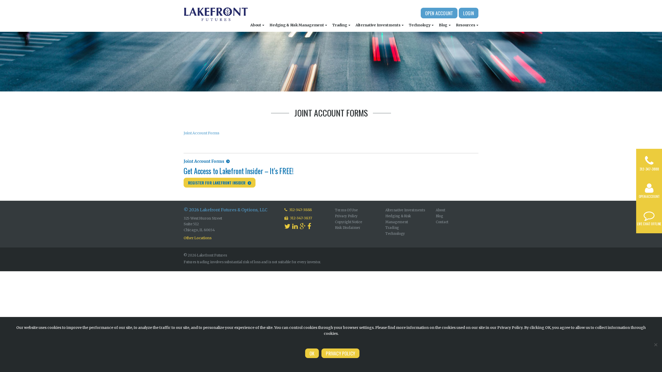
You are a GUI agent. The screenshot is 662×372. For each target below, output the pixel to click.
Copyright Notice (348, 222)
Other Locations (198, 238)
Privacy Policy (346, 216)
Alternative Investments (378, 25)
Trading (340, 25)
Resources (466, 25)
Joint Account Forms (201, 133)
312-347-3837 (300, 218)
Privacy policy (340, 353)
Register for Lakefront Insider (217, 182)
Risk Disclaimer (347, 228)
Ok (312, 353)
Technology (420, 25)
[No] (655, 344)
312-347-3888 (649, 169)
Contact (442, 222)
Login (468, 13)
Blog (443, 25)
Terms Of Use (346, 210)
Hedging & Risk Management (297, 25)
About (256, 25)
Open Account (439, 13)
